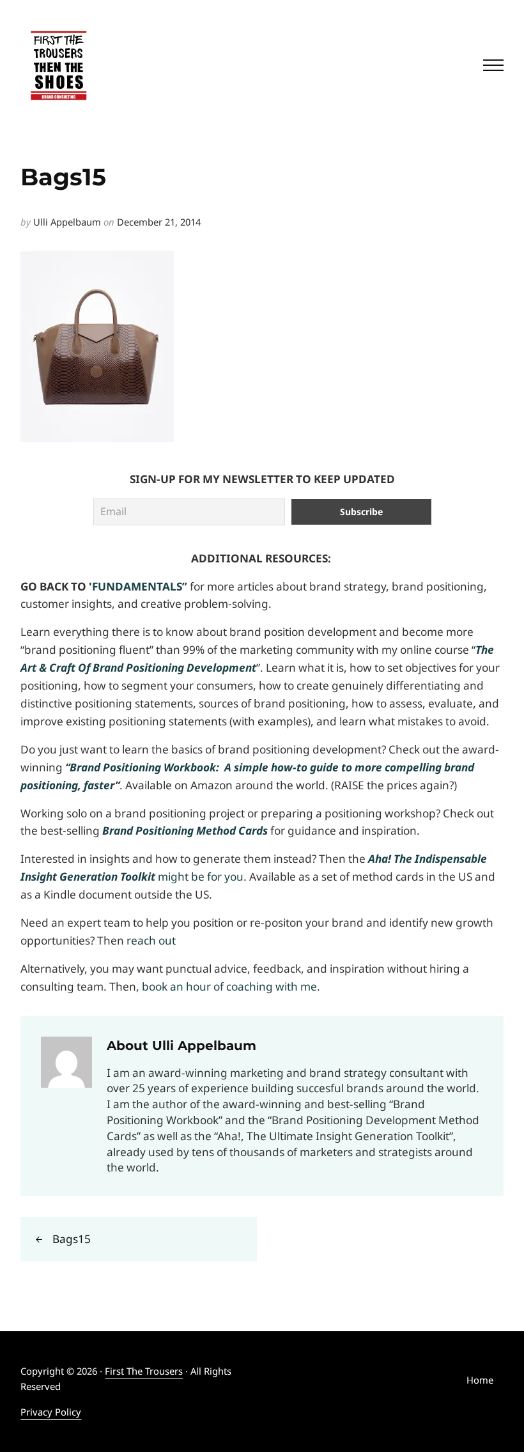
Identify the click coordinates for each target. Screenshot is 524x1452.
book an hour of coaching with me (229, 986)
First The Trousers (144, 1370)
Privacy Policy (50, 1411)
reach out (151, 940)
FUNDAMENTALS (137, 586)
